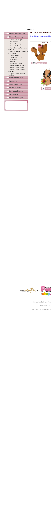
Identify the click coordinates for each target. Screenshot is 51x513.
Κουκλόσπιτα (14, 42)
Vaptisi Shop (44, 306)
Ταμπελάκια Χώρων (16, 63)
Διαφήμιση (46, 309)
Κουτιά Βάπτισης (15, 44)
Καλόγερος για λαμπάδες (18, 65)
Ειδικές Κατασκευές (16, 57)
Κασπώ (12, 61)
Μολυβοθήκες (14, 59)
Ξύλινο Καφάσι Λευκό (17, 67)
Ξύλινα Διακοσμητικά (16, 40)
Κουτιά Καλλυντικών (16, 46)
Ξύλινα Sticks (14, 55)
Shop (32, 36)
